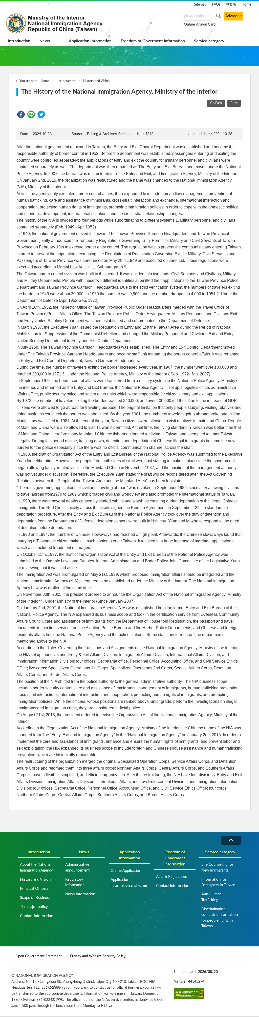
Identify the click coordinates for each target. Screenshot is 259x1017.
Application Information (90, 41)
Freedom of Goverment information (153, 41)
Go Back (216, 103)
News (44, 41)
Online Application (126, 871)
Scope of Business (35, 898)
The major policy (34, 907)
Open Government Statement (38, 956)
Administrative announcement (77, 867)
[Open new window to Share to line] (31, 114)
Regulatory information (74, 882)
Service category (209, 41)
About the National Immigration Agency (36, 867)
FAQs (216, 4)
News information (80, 894)
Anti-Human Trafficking (211, 897)
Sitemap (200, 4)
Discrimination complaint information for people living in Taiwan (219, 917)
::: (2, 4)
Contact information (36, 916)
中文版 (231, 4)
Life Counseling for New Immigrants (217, 867)
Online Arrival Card (199, 24)
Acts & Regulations (172, 877)
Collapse (231, 840)
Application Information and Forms (129, 882)
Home (246, 4)
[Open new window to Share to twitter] (41, 114)
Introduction (19, 41)
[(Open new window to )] (189, 993)
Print (234, 103)
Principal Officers (34, 889)
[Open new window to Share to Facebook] (21, 114)
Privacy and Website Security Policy (97, 956)
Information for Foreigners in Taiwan (218, 882)
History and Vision (96, 81)
